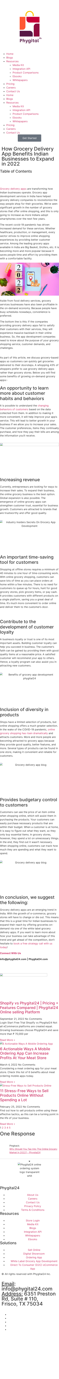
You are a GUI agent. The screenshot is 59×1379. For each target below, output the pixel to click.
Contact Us (13, 91)
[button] (29, 178)
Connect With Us (10, 953)
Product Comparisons (26, 72)
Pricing (10, 83)
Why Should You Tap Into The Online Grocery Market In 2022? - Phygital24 (33, 1151)
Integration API (21, 68)
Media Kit (18, 65)
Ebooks (17, 76)
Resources (12, 61)
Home (9, 53)
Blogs (9, 57)
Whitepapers (20, 80)
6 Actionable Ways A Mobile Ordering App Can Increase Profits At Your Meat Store (25, 1053)
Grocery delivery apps (13, 188)
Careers (11, 87)
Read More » (7, 1039)
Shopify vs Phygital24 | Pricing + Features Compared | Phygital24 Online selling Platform (29, 1007)
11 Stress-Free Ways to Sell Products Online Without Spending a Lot (24, 1095)
